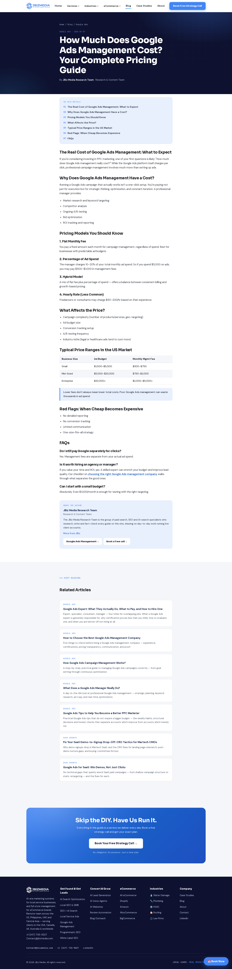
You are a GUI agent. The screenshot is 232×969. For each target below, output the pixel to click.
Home (58, 5)
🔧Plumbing (156, 901)
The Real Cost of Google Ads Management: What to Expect (100, 106)
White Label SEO (69, 938)
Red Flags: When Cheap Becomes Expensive (91, 133)
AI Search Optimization (72, 899)
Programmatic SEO (70, 932)
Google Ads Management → (82, 541)
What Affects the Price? (79, 122)
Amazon (124, 906)
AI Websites (96, 906)
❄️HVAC (154, 906)
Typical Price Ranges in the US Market (87, 128)
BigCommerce (127, 918)
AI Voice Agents (98, 901)
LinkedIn (184, 918)
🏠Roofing (155, 912)
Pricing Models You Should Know (84, 117)
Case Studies (144, 5)
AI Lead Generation (100, 895)
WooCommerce (128, 912)
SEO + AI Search (68, 910)
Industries (91, 6)
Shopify (124, 901)
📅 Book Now (216, 961)
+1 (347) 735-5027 (36, 934)
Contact (184, 912)
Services (73, 6)
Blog (128, 5)
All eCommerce (128, 895)
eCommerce (112, 6)
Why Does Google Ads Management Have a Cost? (95, 112)
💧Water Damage (160, 895)
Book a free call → (116, 541)
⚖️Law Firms (157, 918)
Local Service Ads (69, 916)
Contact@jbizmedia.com (39, 938)
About (161, 5)
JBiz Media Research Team (78, 79)
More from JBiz (71, 533)
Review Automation (100, 912)
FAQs (68, 138)
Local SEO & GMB (69, 905)
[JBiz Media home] (38, 6)
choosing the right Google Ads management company (122, 474)
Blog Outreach (98, 918)
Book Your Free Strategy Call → (116, 843)
